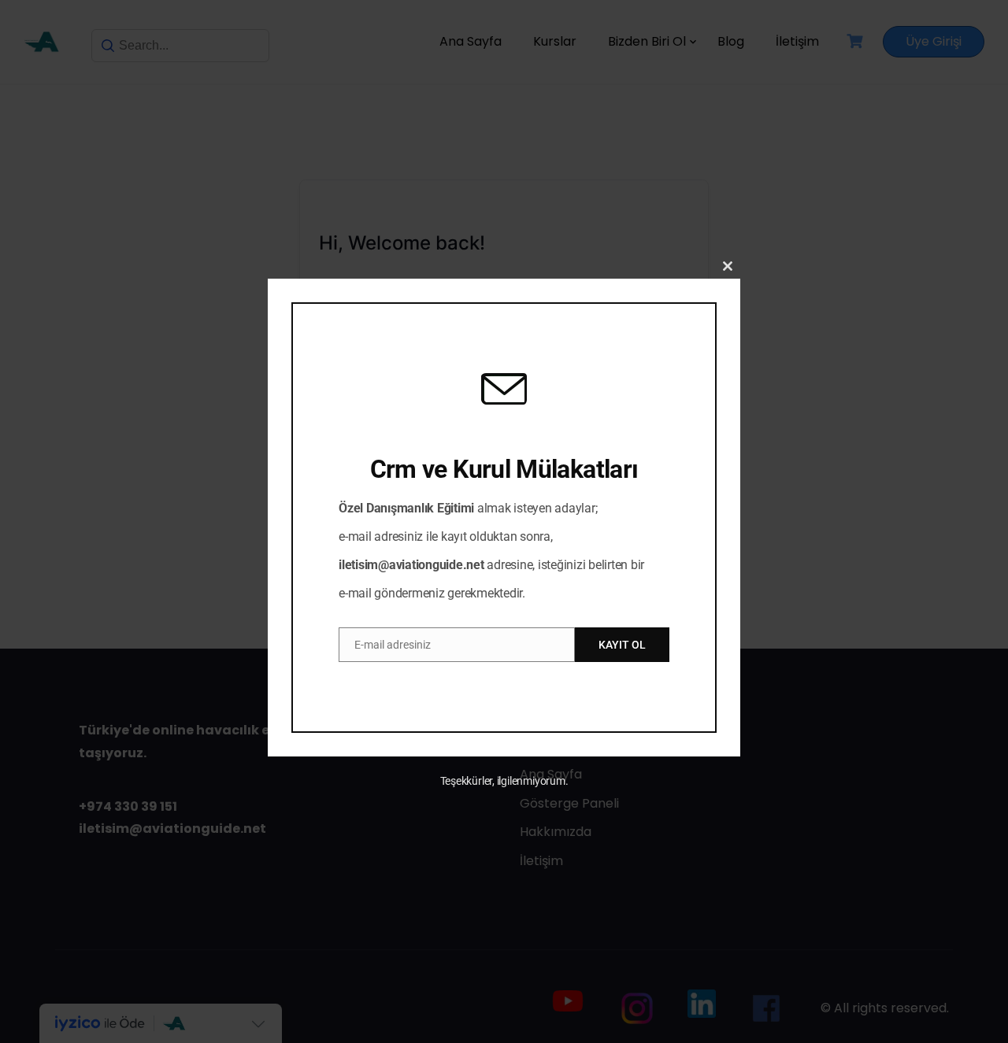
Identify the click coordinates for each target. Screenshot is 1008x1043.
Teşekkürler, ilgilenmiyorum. (504, 781)
